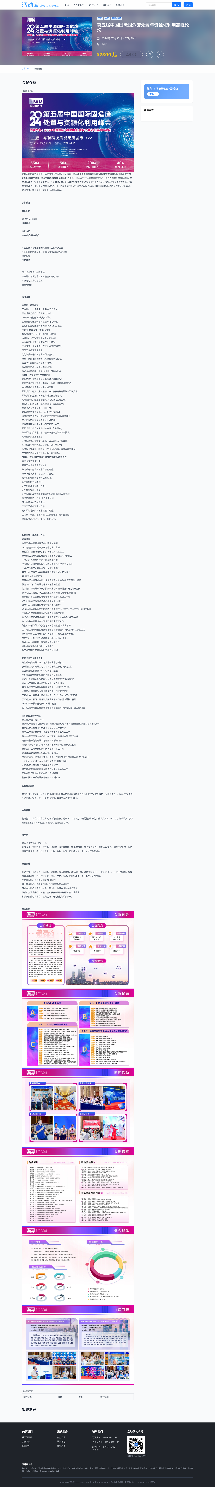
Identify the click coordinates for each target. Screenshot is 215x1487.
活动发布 (61, 1445)
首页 (67, 4)
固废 (50, 186)
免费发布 (120, 4)
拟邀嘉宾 (38, 68)
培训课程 (92, 4)
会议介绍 (26, 68)
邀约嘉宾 (107, 4)
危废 (32, 173)
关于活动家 (27, 1437)
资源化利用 (105, 173)
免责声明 (26, 1445)
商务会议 (77, 4)
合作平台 (26, 1441)
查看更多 (152, 94)
